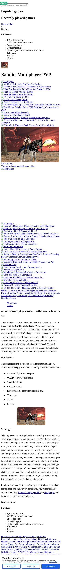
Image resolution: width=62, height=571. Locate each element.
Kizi (40, 539)
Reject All (31, 566)
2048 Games (41, 549)
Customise (11, 566)
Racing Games (28, 541)
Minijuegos (12, 303)
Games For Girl (53, 541)
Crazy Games (16, 549)
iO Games (32, 547)
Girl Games (40, 541)
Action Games (7, 544)
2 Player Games (20, 547)
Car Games (20, 544)
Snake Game (29, 549)
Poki (29, 552)
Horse (4, 536)
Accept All (50, 566)
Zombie (13, 536)
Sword (43, 536)
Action (10, 305)
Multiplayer (34, 536)
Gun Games (6, 547)
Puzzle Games (49, 539)
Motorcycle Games (34, 544)
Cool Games (53, 549)
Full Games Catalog (28, 539)
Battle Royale (23, 536)
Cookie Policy (53, 562)
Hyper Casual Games (11, 541)
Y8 (24, 552)
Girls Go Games (8, 552)
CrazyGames (37, 552)
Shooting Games (51, 544)
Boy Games (42, 547)
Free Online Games (10, 539)
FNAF (20, 552)
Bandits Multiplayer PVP (29, 492)
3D (8, 536)
